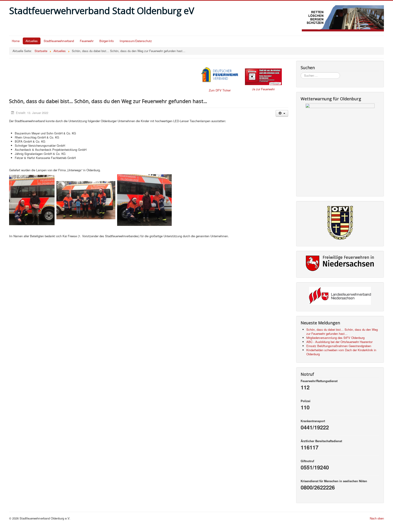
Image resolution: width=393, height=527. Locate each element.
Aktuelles (31, 41)
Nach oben (377, 518)
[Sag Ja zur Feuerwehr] (263, 76)
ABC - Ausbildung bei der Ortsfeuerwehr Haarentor (339, 342)
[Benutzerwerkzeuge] (282, 113)
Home (16, 41)
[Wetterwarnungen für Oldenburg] (340, 146)
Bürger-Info (106, 41)
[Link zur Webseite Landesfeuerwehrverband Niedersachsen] (340, 296)
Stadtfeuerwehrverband (59, 41)
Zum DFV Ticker (220, 90)
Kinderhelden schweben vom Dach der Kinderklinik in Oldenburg (341, 352)
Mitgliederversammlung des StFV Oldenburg (335, 337)
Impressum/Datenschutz (136, 41)
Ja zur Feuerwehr (263, 89)
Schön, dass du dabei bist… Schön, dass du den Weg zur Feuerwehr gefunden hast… (342, 331)
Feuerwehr (86, 41)
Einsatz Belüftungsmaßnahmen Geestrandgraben (338, 346)
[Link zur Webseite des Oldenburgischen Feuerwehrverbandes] (340, 223)
